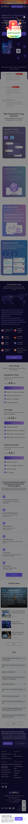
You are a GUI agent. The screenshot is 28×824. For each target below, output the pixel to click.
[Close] (24, 17)
